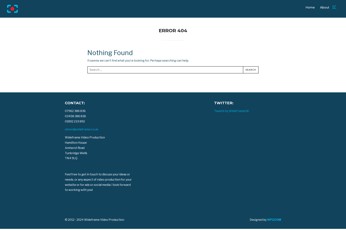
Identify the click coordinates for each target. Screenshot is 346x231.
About (324, 7)
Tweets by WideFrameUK (231, 111)
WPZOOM (274, 219)
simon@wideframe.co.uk (81, 129)
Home (310, 7)
